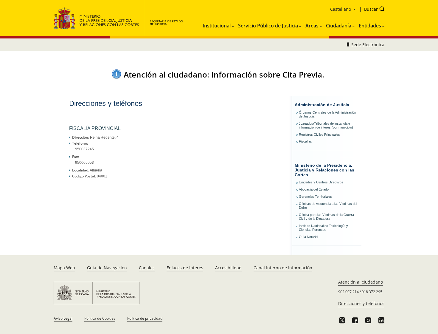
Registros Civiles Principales (319, 134)
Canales (147, 267)
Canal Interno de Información (283, 267)
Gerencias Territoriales (315, 196)
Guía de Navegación (107, 267)
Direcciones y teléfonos (361, 303)
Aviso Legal (63, 318)
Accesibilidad (228, 267)
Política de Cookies (99, 318)
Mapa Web (64, 267)
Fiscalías (305, 141)
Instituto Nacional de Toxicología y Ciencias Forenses (323, 227)
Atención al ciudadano (360, 282)
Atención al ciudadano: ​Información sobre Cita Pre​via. (224, 74)
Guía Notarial (308, 237)
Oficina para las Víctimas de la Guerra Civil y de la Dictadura (326, 216)
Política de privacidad (144, 318)
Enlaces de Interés (185, 267)
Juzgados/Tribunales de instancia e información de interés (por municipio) (326, 125)
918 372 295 (372, 291)
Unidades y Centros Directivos (321, 182)
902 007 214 (348, 291)
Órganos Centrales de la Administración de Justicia (327, 114)
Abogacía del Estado (314, 189)
